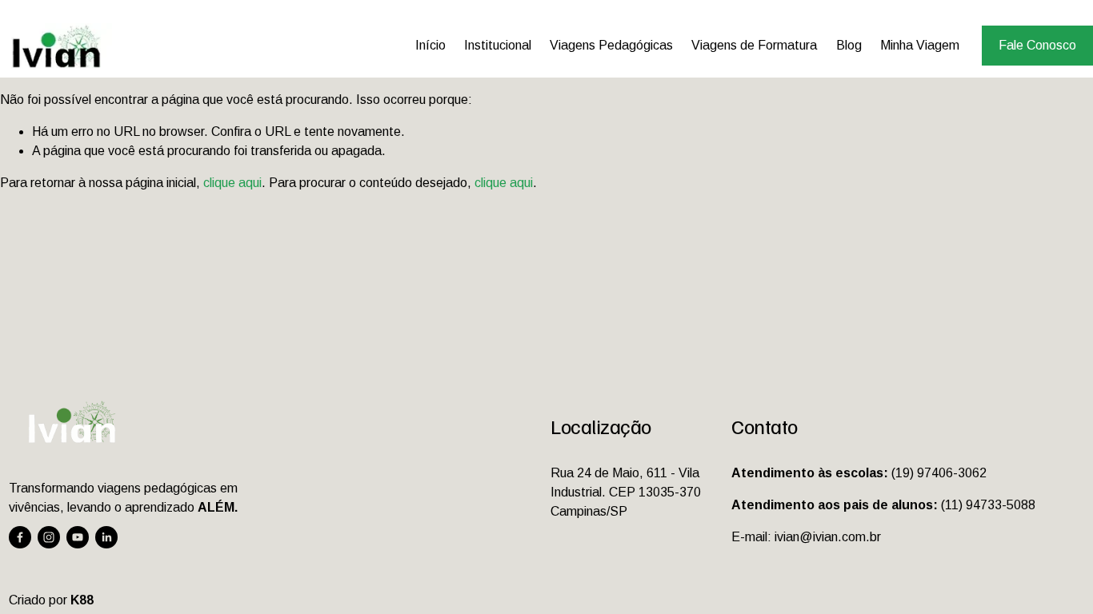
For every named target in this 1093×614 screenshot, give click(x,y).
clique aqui (232, 182)
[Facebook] (20, 537)
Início (430, 45)
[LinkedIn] (106, 537)
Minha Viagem (919, 45)
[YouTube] (77, 537)
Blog (849, 45)
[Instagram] (49, 537)
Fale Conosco (1037, 45)
